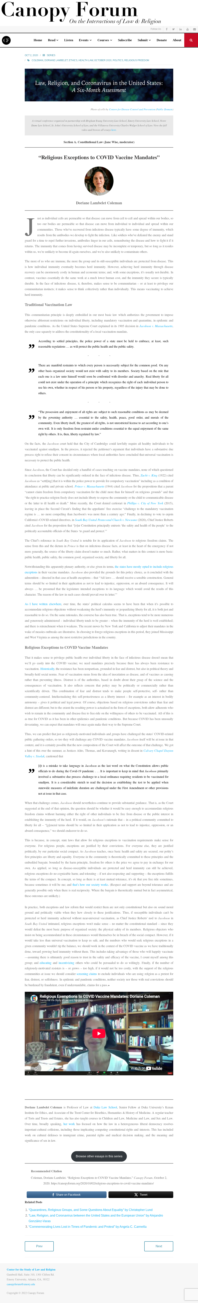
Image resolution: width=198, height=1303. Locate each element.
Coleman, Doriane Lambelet (50, 60)
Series (51, 55)
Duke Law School (105, 1107)
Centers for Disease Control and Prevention (132, 109)
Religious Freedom (136, 60)
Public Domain (164, 109)
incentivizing (66, 963)
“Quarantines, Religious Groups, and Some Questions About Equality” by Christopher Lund (91, 1210)
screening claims (87, 974)
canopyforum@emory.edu (21, 1284)
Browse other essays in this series (99, 1156)
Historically (47, 669)
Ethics (73, 60)
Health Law (86, 60)
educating (45, 963)
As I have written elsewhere (43, 604)
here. (114, 130)
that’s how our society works (90, 884)
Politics (118, 60)
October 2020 (103, 60)
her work (69, 1124)
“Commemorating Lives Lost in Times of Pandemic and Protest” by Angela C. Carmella (88, 1226)
